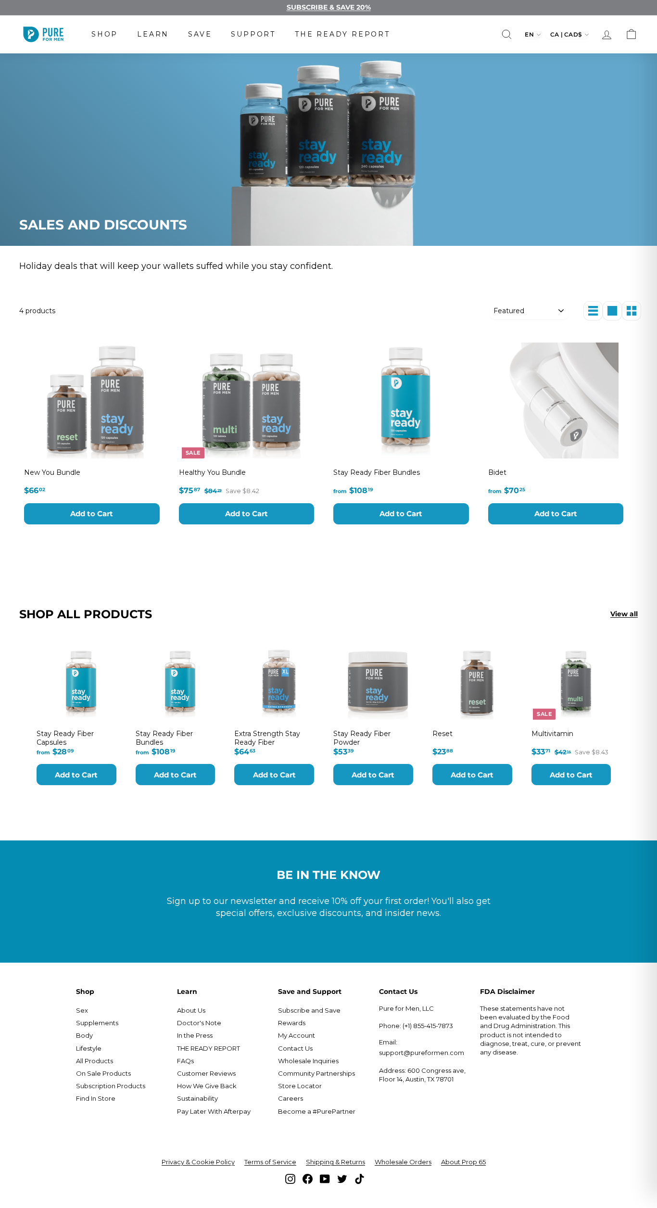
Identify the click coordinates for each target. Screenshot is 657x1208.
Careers (290, 1098)
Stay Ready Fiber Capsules (65, 738)
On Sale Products (103, 1073)
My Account (296, 1035)
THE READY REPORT (342, 34)
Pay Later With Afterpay (214, 1111)
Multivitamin (552, 733)
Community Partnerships (316, 1073)
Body (84, 1035)
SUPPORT (253, 34)
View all (624, 614)
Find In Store (95, 1098)
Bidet (497, 472)
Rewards (291, 1023)
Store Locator (300, 1086)
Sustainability (197, 1098)
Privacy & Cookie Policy (198, 1162)
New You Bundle (52, 472)
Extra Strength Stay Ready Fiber (267, 738)
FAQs (185, 1061)
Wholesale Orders (403, 1162)
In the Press (195, 1035)
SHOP (104, 34)
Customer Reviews (206, 1073)
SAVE (200, 34)
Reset (442, 733)
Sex (82, 1010)
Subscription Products (110, 1086)
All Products (94, 1061)
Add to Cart (91, 513)
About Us (191, 1010)
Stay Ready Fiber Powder (362, 738)
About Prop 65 (463, 1162)
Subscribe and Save (309, 1010)
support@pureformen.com (421, 1052)
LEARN (153, 34)
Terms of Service (270, 1162)
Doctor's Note (199, 1023)
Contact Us (295, 1048)
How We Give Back (207, 1086)
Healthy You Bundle (212, 472)
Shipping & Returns (335, 1162)
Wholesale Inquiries (308, 1061)
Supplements (97, 1023)
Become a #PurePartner (316, 1111)
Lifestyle (88, 1048)
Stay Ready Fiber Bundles (376, 472)
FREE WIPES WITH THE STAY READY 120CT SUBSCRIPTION (329, 7)
